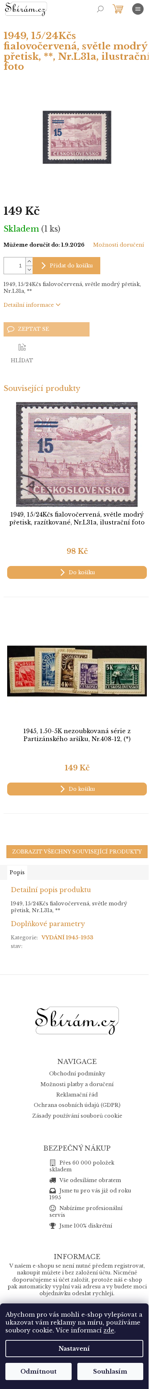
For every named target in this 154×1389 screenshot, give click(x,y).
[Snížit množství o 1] (29, 270)
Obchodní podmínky (77, 1073)
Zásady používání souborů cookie (77, 1116)
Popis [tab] (17, 872)
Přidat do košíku (71, 265)
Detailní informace (29, 305)
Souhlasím (110, 1371)
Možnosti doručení (118, 245)
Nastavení (74, 1348)
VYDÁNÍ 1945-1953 (67, 937)
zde (109, 1330)
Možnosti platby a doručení (77, 1084)
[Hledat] (100, 9)
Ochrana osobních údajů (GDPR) (77, 1105)
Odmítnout (38, 1371)
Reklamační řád (77, 1095)
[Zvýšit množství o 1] (29, 261)
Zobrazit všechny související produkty (77, 851)
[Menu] (138, 9)
